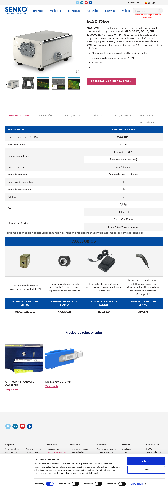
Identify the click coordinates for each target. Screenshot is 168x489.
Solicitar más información (111, 81)
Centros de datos (77, 452)
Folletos (125, 452)
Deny (146, 470)
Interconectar (53, 448)
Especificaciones (19, 115)
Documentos (72, 115)
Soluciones (75, 444)
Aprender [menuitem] (92, 10)
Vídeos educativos (105, 452)
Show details (137, 484)
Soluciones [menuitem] (74, 10)
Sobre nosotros (12, 448)
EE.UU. (149, 448)
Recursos (126, 444)
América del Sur (153, 452)
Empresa (9, 444)
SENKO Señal (32, 452)
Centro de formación (106, 448)
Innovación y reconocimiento (12, 454)
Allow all (146, 461)
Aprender (102, 444)
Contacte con (134, 2)
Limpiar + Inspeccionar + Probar (57, 454)
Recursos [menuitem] (110, 10)
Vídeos (98, 115)
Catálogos (126, 448)
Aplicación (45, 115)
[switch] (75, 484)
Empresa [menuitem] (38, 10)
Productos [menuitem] (55, 10)
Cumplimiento (123, 115)
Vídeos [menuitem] (126, 10)
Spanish (151, 2)
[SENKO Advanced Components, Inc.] (16, 8)
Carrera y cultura (33, 448)
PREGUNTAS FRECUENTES (147, 116)
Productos (52, 444)
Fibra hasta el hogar (79, 448)
